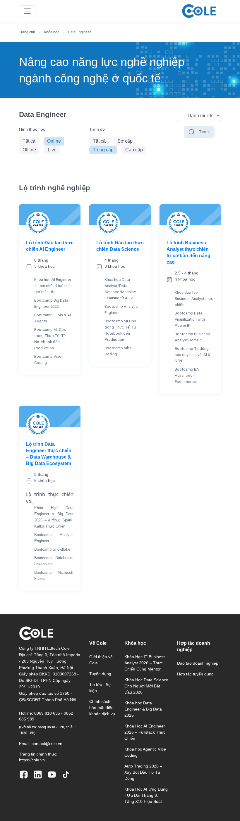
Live (52, 149)
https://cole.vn (32, 760)
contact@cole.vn (47, 743)
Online (54, 141)
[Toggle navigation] (27, 11)
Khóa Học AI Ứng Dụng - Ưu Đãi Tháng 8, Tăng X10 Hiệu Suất (146, 795)
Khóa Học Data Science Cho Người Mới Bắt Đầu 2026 (146, 685)
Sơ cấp (125, 141)
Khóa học (51, 32)
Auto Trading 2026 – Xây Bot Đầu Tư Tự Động (143, 772)
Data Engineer (79, 32)
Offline (29, 149)
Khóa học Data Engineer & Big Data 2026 (143, 709)
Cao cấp (134, 149)
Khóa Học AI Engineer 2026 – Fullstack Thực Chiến (145, 732)
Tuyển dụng (100, 673)
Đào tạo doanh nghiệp (197, 663)
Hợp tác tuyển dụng (195, 674)
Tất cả (29, 141)
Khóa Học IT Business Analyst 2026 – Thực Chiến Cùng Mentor (144, 662)
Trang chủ (27, 32)
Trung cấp (103, 149)
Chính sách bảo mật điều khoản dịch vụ (102, 707)
